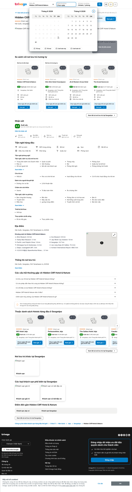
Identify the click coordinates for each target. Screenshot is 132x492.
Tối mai (49, 48)
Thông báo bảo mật (52, 449)
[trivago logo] (21, 4)
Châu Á (53, 423)
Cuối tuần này (62, 48)
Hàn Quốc (61, 423)
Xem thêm (18, 169)
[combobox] (42, 5)
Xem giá (109, 19)
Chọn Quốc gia (7, 440)
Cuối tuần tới (76, 48)
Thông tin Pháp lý (51, 446)
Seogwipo (77, 423)
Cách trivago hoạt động (53, 469)
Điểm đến (32, 3)
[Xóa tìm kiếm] (53, 4)
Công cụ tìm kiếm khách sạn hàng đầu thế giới (31, 423)
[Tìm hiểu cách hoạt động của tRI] (52, 127)
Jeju (69, 423)
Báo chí (4, 473)
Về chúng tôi (6, 464)
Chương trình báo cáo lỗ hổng (55, 458)
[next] (93, 11)
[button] (104, 33)
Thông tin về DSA (51, 452)
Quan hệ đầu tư (7, 470)
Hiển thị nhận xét (21, 131)
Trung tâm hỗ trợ (50, 466)
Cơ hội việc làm (7, 467)
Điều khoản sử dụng (52, 443)
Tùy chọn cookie (50, 455)
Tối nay (38, 48)
